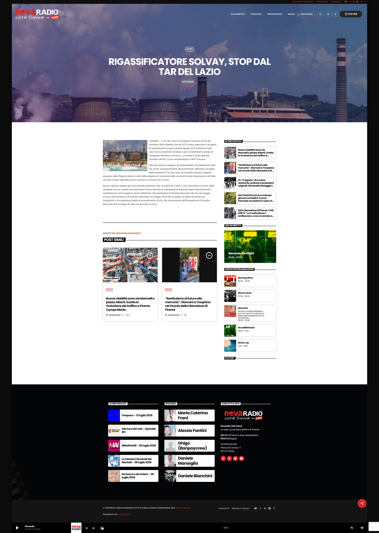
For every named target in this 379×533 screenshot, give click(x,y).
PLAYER (351, 14)
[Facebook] (361, 2)
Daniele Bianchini (195, 476)
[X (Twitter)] (350, 2)
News (189, 49)
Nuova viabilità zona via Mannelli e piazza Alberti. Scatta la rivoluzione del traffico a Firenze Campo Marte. (130, 304)
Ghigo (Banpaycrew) (192, 445)
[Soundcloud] (353, 2)
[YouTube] (346, 2)
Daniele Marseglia (188, 460)
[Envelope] (241, 458)
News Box (243, 308)
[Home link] (31, 14)
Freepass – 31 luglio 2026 (137, 415)
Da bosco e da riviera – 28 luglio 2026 (138, 475)
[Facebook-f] (229, 458)
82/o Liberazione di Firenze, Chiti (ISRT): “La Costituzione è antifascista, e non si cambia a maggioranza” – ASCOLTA (256, 215)
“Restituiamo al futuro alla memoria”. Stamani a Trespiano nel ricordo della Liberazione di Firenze (187, 304)
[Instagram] (357, 2)
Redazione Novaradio (128, 233)
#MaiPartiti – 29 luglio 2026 (139, 446)
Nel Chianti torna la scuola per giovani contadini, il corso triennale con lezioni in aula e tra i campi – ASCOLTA (256, 200)
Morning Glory (245, 278)
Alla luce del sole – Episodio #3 (139, 430)
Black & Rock (245, 293)
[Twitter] (235, 458)
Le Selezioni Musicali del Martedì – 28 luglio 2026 (136, 460)
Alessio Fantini (192, 430)
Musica (232, 244)
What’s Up (243, 343)
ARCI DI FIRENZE (183, 507)
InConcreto (124, 514)
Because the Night (241, 253)
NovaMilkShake (246, 327)
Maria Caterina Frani (193, 415)
